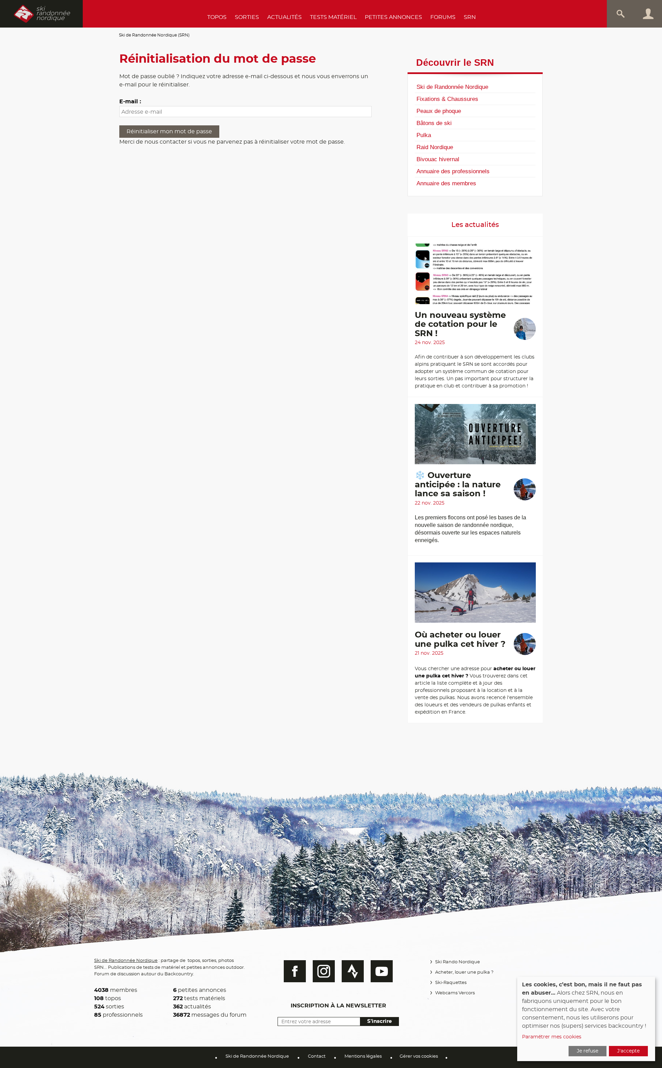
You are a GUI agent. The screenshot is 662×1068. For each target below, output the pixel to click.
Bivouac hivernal (438, 159)
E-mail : (130, 101)
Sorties (247, 17)
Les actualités (475, 224)
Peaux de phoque (439, 110)
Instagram (324, 971)
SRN (470, 17)
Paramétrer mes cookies (551, 1037)
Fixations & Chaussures (447, 98)
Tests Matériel (333, 17)
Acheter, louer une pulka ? (464, 972)
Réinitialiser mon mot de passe (169, 131)
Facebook (295, 971)
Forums (442, 17)
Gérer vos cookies (419, 1056)
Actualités (284, 17)
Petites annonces (393, 17)
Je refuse (587, 1051)
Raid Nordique (435, 147)
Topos (217, 17)
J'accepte (628, 1051)
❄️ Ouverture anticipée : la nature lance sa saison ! (458, 484)
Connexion (648, 14)
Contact (316, 1056)
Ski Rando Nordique (457, 962)
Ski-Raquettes (451, 983)
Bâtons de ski (434, 123)
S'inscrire (379, 1021)
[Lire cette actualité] (475, 277)
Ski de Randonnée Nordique (452, 86)
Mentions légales (363, 1056)
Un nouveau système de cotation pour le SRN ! (460, 324)
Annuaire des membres (446, 183)
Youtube (382, 971)
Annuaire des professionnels (453, 171)
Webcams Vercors (455, 993)
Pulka (424, 135)
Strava (353, 971)
